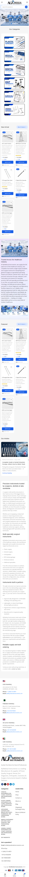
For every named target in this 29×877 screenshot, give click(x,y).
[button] (7, 162)
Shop (16, 795)
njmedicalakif (8, 454)
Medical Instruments (7, 459)
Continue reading (7, 473)
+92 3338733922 (6, 861)
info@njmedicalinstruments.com (12, 845)
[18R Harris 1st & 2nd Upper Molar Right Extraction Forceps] (21, 136)
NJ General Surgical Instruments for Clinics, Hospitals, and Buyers (7, 183)
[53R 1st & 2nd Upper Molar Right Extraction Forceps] (7, 206)
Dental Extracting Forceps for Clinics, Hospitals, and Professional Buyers (6, 151)
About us (18, 801)
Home (17, 791)
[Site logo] (14, 2)
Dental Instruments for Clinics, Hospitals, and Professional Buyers (7, 147)
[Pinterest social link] (8, 784)
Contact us (18, 798)
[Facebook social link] (2, 784)
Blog (16, 804)
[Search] (26, 7)
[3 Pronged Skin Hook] (7, 173)
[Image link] (12, 757)
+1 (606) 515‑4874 (6, 851)
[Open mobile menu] (1, 2)
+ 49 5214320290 (6, 854)
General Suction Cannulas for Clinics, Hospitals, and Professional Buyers (20, 184)
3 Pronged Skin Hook (7, 180)
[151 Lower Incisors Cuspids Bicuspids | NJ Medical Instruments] (7, 136)
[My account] (27, 2)
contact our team (15, 669)
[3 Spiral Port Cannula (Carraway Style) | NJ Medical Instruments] (21, 173)
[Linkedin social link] (11, 784)
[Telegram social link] (13, 784)
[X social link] (5, 784)
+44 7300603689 (6, 858)
